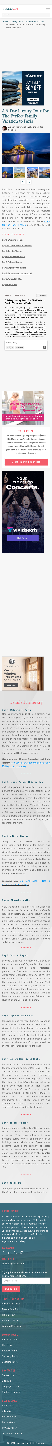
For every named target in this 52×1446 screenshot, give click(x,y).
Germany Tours (10, 1356)
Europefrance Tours (35, 21)
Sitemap (6, 1380)
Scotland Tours (10, 1361)
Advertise (7, 1411)
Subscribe (11, 1288)
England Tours (9, 1350)
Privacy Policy (9, 1427)
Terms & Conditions (12, 1433)
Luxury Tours (17, 21)
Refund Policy (9, 1416)
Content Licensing (11, 1392)
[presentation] (23, 182)
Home (5, 21)
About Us (7, 1405)
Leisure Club (8, 1422)
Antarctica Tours (11, 1339)
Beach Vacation (10, 1309)
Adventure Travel (11, 1303)
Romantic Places (11, 1320)
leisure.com (19, 1443)
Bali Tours (7, 1345)
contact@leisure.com (13, 1263)
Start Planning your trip (26, 461)
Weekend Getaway (11, 1326)
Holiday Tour (8, 1314)
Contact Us (8, 1375)
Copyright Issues (10, 1386)
